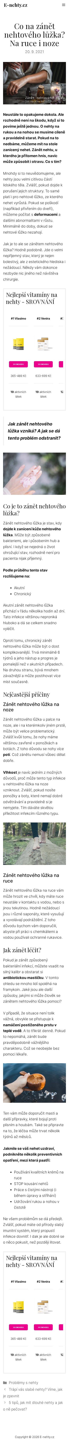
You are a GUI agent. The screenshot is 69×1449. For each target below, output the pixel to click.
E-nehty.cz (15, 5)
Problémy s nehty (23, 1382)
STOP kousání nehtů (31, 1184)
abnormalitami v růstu (34, 220)
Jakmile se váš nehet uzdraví (28, 1148)
